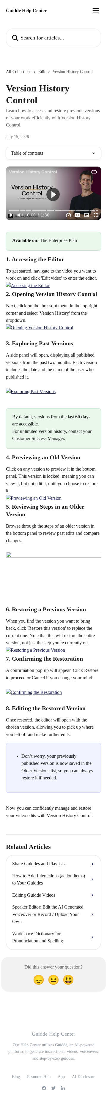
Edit (41, 71)
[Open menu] (95, 10)
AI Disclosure (83, 1077)
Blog (16, 1077)
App (61, 1077)
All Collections (18, 71)
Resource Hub (39, 1077)
